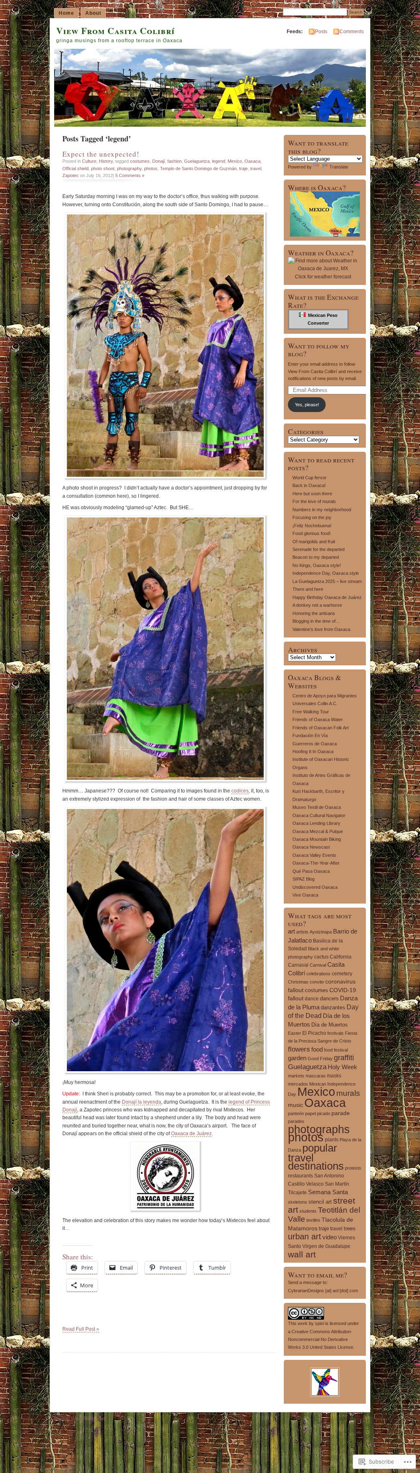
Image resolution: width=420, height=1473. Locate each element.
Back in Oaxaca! (309, 485)
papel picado (317, 1113)
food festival (336, 1049)
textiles (313, 1220)
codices (240, 791)
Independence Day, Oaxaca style (325, 573)
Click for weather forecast (323, 277)
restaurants (300, 1176)
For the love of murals (314, 501)
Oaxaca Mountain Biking (316, 839)
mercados (298, 1083)
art (291, 931)
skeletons (297, 1202)
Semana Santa (328, 1191)
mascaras (316, 1075)
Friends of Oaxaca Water (317, 719)
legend (218, 161)
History (106, 161)
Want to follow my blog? (318, 349)
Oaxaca (252, 161)
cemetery (342, 973)
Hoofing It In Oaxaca (312, 751)
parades (296, 1121)
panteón (296, 1113)
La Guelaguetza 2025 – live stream (327, 581)
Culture (89, 161)
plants (331, 1140)
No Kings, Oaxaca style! (316, 565)
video (329, 1237)
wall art (302, 1254)
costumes (140, 161)
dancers (329, 998)
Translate (338, 166)
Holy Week (342, 1067)
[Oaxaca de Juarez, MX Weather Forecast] (323, 268)
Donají (158, 161)
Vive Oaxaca (305, 894)
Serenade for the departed (318, 549)
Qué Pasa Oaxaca (311, 871)
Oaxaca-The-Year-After (316, 863)
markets (296, 1075)
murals (348, 1093)
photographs (319, 1129)
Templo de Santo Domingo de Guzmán (198, 168)
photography (129, 168)
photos (151, 168)
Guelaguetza (197, 161)
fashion (174, 161)
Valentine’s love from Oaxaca (321, 629)
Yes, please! (307, 404)
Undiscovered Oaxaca (315, 887)
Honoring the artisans (313, 613)
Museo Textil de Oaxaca (316, 807)
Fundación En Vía (310, 735)
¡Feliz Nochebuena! (311, 525)
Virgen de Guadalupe (326, 1246)
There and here (307, 589)
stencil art (320, 1202)
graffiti (344, 1058)
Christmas (298, 981)
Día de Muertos (329, 1025)
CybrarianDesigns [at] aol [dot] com (323, 1290)
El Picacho (314, 1033)
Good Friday (320, 1058)
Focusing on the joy (311, 517)
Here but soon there (312, 493)
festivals (335, 1033)
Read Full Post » (80, 1329)
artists (302, 931)
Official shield (75, 168)
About (93, 13)
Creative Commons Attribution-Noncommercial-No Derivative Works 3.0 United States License (320, 1339)
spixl (319, 1323)
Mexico (235, 161)
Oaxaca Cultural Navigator (318, 815)
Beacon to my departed (315, 557)
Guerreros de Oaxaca (314, 743)
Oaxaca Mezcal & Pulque (317, 831)
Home (66, 13)
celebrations (318, 973)
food (317, 1049)
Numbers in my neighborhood (321, 509)
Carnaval (298, 965)
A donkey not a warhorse (317, 605)
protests (353, 1168)
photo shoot (102, 168)
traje (243, 168)
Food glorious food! (311, 533)
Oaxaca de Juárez (191, 1133)
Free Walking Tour (310, 711)
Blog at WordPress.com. (80, 1419)
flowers (299, 1049)
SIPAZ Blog (303, 879)
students (308, 1211)
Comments (352, 31)
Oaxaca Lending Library (316, 823)
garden (297, 1057)
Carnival (318, 965)
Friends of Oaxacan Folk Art (320, 727)
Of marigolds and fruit (313, 541)
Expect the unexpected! (100, 154)
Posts (321, 31)
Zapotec (70, 175)
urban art (304, 1236)
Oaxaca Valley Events (314, 855)
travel (255, 168)
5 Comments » (129, 175)
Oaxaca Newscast (311, 847)
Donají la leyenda (141, 1102)
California (341, 957)
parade (340, 1113)
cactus (321, 956)
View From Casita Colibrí (115, 30)
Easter (294, 1033)
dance (312, 998)
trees (350, 1228)
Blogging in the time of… (316, 621)
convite (317, 981)
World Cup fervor (309, 477)
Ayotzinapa (321, 931)
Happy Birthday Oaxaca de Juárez (327, 597)
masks (334, 1075)
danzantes (333, 1007)
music (295, 1105)
